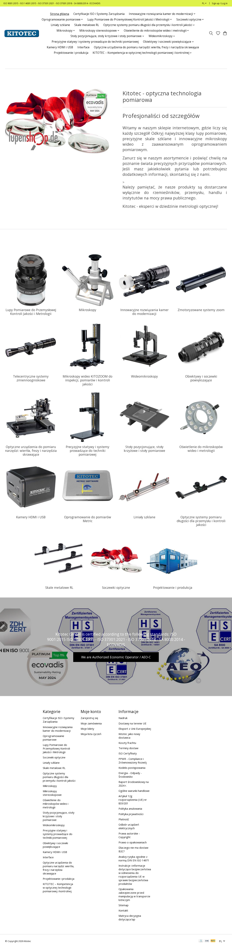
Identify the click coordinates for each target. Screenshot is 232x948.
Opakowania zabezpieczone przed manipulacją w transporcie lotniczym (134, 894)
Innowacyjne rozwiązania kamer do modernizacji (144, 312)
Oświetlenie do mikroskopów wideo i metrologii (201, 449)
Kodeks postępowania (132, 767)
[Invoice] (201, 941)
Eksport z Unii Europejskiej (135, 728)
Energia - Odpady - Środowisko (130, 774)
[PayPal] (213, 941)
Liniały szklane (60, 25)
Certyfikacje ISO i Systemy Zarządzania (99, 14)
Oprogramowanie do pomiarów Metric (87, 519)
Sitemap (124, 905)
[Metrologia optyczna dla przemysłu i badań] (21, 33)
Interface (83, 47)
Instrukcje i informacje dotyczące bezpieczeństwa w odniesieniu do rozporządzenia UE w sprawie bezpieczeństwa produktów (135, 875)
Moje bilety (87, 728)
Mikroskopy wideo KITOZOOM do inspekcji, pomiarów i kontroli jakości (87, 380)
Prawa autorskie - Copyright (129, 835)
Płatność (124, 819)
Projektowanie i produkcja (71, 53)
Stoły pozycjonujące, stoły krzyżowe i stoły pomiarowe (144, 449)
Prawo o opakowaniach (133, 842)
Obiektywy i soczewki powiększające (201, 378)
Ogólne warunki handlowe (134, 791)
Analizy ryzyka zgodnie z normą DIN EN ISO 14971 (134, 858)
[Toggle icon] (211, 33)
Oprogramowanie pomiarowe (53, 737)
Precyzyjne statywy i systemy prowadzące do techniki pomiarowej (95, 42)
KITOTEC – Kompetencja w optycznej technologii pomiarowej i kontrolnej (58, 887)
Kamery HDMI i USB (60, 47)
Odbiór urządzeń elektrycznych (129, 826)
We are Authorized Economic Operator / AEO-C (116, 657)
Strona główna (59, 14)
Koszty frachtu (127, 743)
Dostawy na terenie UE (132, 723)
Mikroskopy (87, 310)
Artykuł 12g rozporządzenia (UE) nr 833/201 (133, 799)
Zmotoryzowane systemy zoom (201, 310)
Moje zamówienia (91, 723)
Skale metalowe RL (86, 25)
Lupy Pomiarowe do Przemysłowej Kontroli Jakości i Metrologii (31, 312)
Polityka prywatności (131, 814)
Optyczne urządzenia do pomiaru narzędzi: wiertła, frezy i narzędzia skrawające (146, 47)
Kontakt (123, 910)
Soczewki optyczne (116, 587)
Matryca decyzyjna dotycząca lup (130, 917)
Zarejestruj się (89, 718)
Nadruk (123, 718)
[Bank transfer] (207, 941)
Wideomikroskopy (144, 376)
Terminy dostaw (128, 748)
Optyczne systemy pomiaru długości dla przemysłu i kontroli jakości (201, 521)
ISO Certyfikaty (128, 753)
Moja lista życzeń (91, 734)
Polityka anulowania (130, 808)
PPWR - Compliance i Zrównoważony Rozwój (133, 760)
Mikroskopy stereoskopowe (52, 793)
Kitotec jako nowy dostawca (129, 735)
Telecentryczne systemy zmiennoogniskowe (31, 378)
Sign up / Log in (219, 3)
